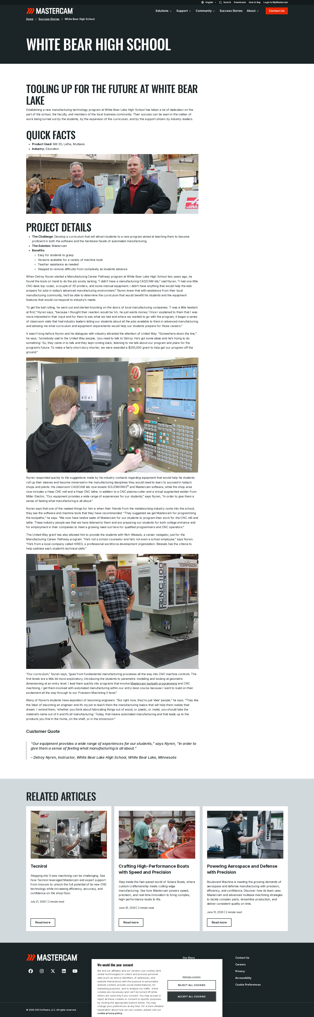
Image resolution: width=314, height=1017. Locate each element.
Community (204, 11)
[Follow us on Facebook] (30, 971)
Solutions (162, 11)
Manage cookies (192, 977)
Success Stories (231, 11)
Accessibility (243, 977)
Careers (240, 964)
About (251, 11)
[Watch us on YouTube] (74, 971)
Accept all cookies (192, 996)
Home (29, 19)
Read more (45, 922)
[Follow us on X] (52, 971)
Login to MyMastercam (275, 2)
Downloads (240, 2)
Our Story (189, 957)
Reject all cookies (192, 985)
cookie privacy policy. (110, 1013)
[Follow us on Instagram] (41, 971)
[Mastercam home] (50, 11)
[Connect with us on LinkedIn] (64, 971)
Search (227, 2)
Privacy (240, 971)
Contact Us (277, 11)
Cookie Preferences (248, 984)
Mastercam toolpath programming (153, 683)
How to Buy (255, 2)
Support (182, 11)
